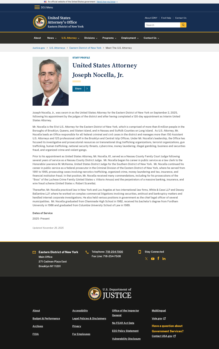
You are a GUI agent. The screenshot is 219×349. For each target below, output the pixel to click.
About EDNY (151, 18)
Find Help (166, 18)
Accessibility (80, 310)
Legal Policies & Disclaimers (89, 318)
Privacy (76, 326)
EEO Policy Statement (125, 330)
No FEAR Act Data (123, 323)
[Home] (59, 28)
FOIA (36, 334)
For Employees (81, 334)
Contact (162, 336)
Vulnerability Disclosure (126, 338)
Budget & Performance (46, 318)
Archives (38, 326)
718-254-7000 (114, 251)
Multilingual (159, 310)
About (36, 310)
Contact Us (180, 18)
